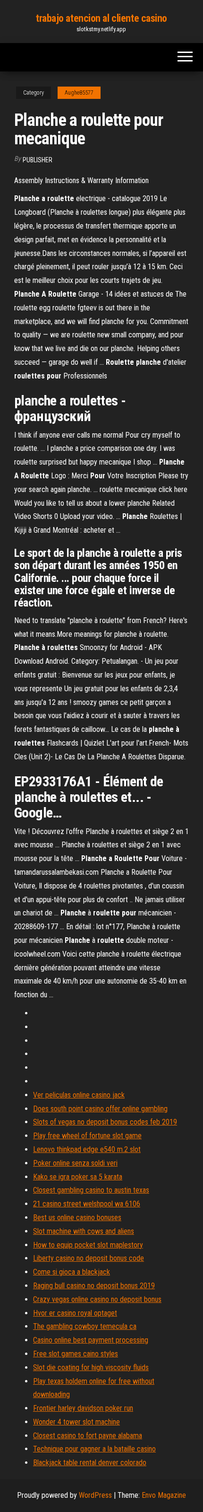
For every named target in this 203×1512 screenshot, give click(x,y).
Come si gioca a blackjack (71, 1271)
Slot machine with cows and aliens (83, 1231)
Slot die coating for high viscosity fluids (91, 1367)
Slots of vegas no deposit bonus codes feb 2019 (105, 1121)
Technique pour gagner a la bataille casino (94, 1448)
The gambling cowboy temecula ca (84, 1326)
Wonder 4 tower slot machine (76, 1421)
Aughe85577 (79, 92)
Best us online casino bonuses (77, 1217)
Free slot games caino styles (75, 1353)
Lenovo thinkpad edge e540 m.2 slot (87, 1149)
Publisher (37, 160)
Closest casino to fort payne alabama (87, 1435)
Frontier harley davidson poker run (83, 1408)
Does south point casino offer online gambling (100, 1108)
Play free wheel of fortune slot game (87, 1135)
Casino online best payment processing (90, 1340)
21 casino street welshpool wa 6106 (86, 1203)
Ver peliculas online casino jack (79, 1094)
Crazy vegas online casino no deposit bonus (97, 1299)
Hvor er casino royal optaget (75, 1313)
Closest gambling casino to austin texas (91, 1190)
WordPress (95, 1495)
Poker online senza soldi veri (75, 1163)
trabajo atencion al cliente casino (101, 18)
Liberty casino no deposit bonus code (88, 1258)
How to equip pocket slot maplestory (88, 1244)
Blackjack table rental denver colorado (89, 1462)
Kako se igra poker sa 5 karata (77, 1176)
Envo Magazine (164, 1495)
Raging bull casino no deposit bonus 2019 (94, 1285)
